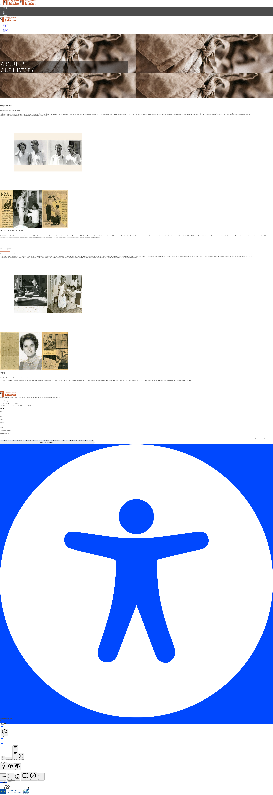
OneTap (7, 720)
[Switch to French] (5, 14)
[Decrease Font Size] (2, 726)
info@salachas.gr (4, 401)
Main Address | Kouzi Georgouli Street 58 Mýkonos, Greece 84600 (15, 405)
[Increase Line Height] (2, 738)
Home (1, 411)
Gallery (1, 416)
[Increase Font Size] (2, 721)
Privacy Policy (3, 424)
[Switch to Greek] (4, 13)
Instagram (3, 430)
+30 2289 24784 (13, 403)
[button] (94, 442)
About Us (2, 414)
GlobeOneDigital (269, 438)
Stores (1, 419)
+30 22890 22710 (4, 403)
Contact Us (2, 422)
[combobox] (47, 442)
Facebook (9, 430)
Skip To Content (4, 781)
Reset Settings (4, 782)
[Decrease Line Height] (2, 743)
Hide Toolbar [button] (3, 723)
